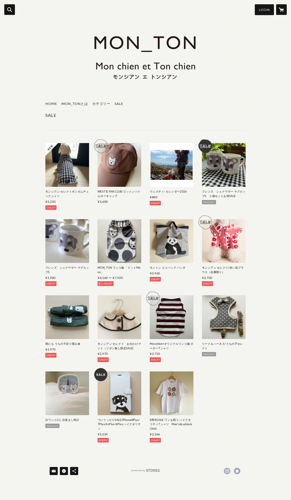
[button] (264, 9)
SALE (119, 103)
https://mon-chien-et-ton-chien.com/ (237, 471)
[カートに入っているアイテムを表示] (281, 9)
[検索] (9, 9)
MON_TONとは (74, 103)
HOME (51, 103)
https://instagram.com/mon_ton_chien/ (227, 471)
